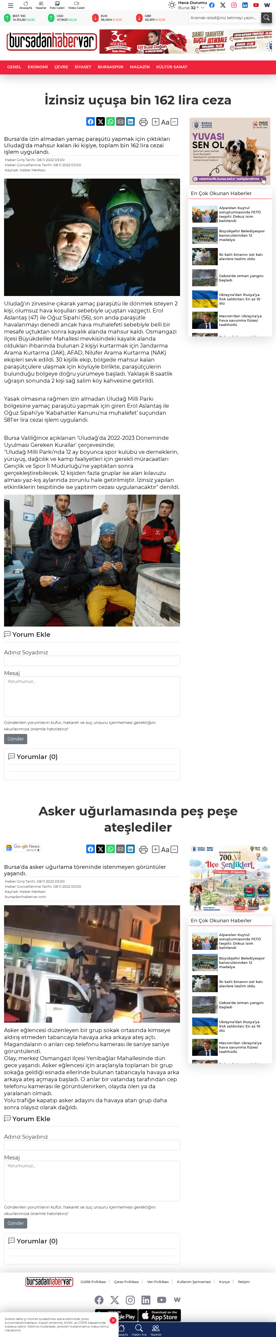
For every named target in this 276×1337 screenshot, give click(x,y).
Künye (224, 1282)
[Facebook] (212, 5)
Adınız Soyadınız (26, 652)
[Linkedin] (245, 5)
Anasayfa (25, 8)
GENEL (14, 66)
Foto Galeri (57, 8)
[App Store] (159, 1315)
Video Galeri (76, 8)
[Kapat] (113, 1320)
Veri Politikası (158, 1282)
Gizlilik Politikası (93, 1282)
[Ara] (266, 17)
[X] (223, 5)
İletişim (244, 1282)
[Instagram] (234, 5)
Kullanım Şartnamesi (194, 1282)
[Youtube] (256, 5)
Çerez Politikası (126, 1282)
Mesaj (12, 673)
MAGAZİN (140, 66)
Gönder (16, 738)
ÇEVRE (61, 66)
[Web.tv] (267, 5)
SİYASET (83, 66)
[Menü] (11, 4)
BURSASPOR (110, 66)
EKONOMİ (38, 66)
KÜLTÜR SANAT (171, 66)
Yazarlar (41, 8)
